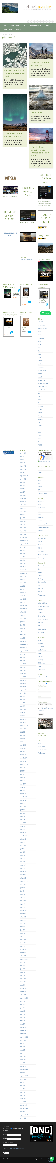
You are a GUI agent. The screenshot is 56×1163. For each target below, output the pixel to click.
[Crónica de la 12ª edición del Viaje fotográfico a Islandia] (15, 112)
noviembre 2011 (23, 991)
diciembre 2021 (23, 605)
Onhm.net (40, 592)
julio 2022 (22, 586)
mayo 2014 (22, 894)
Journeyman (40, 588)
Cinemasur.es (41, 575)
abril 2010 (22, 1053)
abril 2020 (22, 667)
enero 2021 (22, 638)
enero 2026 (23, 469)
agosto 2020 (23, 654)
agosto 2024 (23, 511)
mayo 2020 (23, 664)
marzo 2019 (23, 709)
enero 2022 (23, 602)
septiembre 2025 (24, 476)
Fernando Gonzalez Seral (43, 527)
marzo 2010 (23, 1056)
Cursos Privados (15, 25)
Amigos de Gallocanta (42, 603)
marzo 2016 (23, 823)
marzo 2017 (23, 784)
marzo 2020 (23, 670)
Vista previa (15, 297)
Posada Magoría (41, 558)
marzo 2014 (23, 901)
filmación (40, 374)
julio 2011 (22, 1004)
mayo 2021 (22, 628)
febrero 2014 (23, 904)
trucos (39, 432)
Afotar (39, 640)
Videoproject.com (42, 595)
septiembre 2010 (24, 1037)
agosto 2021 (23, 618)
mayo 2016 (22, 816)
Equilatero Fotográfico (43, 524)
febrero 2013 (23, 943)
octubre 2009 (23, 1073)
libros (39, 403)
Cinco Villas (40, 656)
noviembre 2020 (24, 644)
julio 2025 (22, 482)
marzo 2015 (23, 862)
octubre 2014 (23, 878)
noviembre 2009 (24, 1069)
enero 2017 (22, 790)
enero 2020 (23, 677)
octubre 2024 (23, 505)
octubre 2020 (23, 648)
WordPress (50, 1161)
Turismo (39, 435)
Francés (42, 677)
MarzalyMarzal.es (42, 629)
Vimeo (40, 21)
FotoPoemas (40, 613)
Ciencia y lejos (41, 517)
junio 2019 (22, 700)
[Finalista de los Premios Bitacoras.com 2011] (44, 461)
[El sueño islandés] (41, 97)
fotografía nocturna (42, 390)
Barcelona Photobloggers (43, 606)
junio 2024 (22, 518)
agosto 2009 (23, 1079)
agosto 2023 (23, 547)
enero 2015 (22, 868)
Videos (39, 442)
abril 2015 (22, 858)
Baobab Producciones (42, 566)
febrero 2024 (23, 531)
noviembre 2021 (23, 609)
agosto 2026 (23, 453)
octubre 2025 (23, 472)
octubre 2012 (23, 956)
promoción (40, 412)
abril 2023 (22, 560)
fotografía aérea (41, 380)
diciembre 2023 (23, 537)
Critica (39, 341)
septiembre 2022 (24, 579)
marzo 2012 (23, 978)
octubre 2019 (23, 687)
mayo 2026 (23, 459)
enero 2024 (23, 534)
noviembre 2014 (23, 875)
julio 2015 (22, 849)
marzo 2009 (23, 1095)
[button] (52, 1159)
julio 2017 (22, 771)
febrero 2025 (23, 498)
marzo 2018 (23, 745)
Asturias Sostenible (42, 650)
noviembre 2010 (23, 1030)
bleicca (39, 514)
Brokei (39, 653)
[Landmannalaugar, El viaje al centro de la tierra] (41, 51)
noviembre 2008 (24, 1108)
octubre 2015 (23, 839)
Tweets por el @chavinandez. (26, 259)
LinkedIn (49, 21)
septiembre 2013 (24, 920)
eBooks (39, 357)
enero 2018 (22, 751)
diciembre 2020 (23, 641)
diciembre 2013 (23, 910)
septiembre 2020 (24, 651)
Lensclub (40, 469)
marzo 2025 (23, 495)
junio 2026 (22, 456)
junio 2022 (22, 589)
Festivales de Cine (42, 370)
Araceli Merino (41, 647)
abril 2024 (22, 524)
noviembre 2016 (23, 797)
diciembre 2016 (23, 794)
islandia (39, 400)
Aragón (39, 331)
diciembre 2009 (23, 1066)
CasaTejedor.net (41, 545)
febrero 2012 (23, 982)
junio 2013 (22, 930)
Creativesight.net (42, 579)
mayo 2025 (23, 489)
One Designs (48, 1159)
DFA (39, 490)
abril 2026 (22, 463)
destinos (40, 344)
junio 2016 (22, 813)
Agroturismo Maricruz (43, 538)
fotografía (40, 377)
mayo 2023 (23, 557)
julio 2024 (22, 515)
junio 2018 (22, 735)
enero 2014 (22, 907)
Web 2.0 (40, 445)
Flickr (37, 21)
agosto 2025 (23, 479)
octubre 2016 (23, 800)
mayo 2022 (23, 592)
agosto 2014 (23, 884)
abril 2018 (22, 742)
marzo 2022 (23, 599)
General (39, 393)
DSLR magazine (41, 663)
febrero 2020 (23, 674)
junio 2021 (22, 625)
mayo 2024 (23, 521)
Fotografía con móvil (42, 387)
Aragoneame (41, 511)
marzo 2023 (23, 563)
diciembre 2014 (23, 871)
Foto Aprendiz (41, 530)
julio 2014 (22, 888)
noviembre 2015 (23, 836)
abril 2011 (22, 1014)
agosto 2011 (23, 1001)
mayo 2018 (22, 738)
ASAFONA (40, 487)
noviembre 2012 (23, 953)
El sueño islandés (36, 112)
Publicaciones (8, 30)
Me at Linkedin (41, 632)
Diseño (39, 348)
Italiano (51, 677)
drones (39, 354)
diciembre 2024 (23, 502)
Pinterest (34, 21)
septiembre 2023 (24, 544)
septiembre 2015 (24, 842)
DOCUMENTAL (19, 30)
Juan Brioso (40, 626)
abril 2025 (22, 492)
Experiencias (40, 364)
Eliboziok (40, 521)
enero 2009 (23, 1102)
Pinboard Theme (40, 1159)
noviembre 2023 (24, 541)
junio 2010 (22, 1047)
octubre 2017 (23, 761)
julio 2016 (22, 810)
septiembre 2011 (24, 998)
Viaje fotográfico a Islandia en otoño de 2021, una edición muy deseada (14, 73)
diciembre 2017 (23, 755)
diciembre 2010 (23, 1027)
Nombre (39, 690)
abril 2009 (22, 1092)
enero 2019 (22, 716)
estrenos (40, 361)
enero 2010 (22, 1063)
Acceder (40, 743)
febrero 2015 (23, 865)
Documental (40, 351)
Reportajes (40, 416)
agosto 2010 (23, 1040)
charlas (39, 335)
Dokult (39, 585)
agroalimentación (41, 325)
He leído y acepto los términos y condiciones (14, 1149)
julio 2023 (22, 550)
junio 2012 (22, 969)
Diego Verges (41, 660)
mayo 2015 (22, 855)
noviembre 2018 (23, 722)
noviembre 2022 (24, 573)
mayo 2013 (22, 933)
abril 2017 (22, 781)
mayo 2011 (22, 1011)
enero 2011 (22, 1024)
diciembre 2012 (23, 949)
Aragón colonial (41, 508)
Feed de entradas (41, 746)
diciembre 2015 (23, 832)
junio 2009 (22, 1086)
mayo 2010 (22, 1050)
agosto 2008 (23, 1118)
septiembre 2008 (24, 1115)
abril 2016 (22, 819)
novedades (40, 406)
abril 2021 (22, 631)
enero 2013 (22, 946)
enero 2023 (23, 566)
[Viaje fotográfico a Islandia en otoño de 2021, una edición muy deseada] (15, 55)
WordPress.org (41, 753)
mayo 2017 (22, 777)
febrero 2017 (23, 787)
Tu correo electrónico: (42, 702)
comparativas (41, 338)
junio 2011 (22, 1008)
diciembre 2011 (23, 988)
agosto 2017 (23, 768)
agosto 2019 (23, 693)
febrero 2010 (23, 1060)
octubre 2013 (23, 917)
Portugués (47, 677)
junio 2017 (22, 774)
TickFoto (40, 472)
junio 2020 (22, 661)
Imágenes (40, 396)
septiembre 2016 (24, 803)
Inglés (39, 677)
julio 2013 (22, 927)
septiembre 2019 (24, 690)
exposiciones (41, 367)
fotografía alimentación (43, 383)
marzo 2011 (23, 1017)
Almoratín (40, 541)
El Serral (40, 548)
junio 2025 (22, 485)
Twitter (31, 21)
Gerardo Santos (41, 616)
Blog (5, 25)
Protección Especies (42, 493)
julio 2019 (22, 696)
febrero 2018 (23, 748)
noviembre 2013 (23, 914)
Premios (40, 409)
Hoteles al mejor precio (43, 554)
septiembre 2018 (24, 725)
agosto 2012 (23, 962)
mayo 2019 (22, 703)
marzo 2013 (23, 940)
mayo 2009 (23, 1089)
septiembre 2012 (24, 959)
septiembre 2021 (24, 615)
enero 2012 (22, 985)
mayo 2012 (22, 972)
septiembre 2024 (24, 508)
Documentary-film (42, 582)
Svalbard (40, 425)
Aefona (39, 480)
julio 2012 (22, 965)
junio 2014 (22, 891)
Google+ (46, 21)
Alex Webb (40, 643)
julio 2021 (22, 622)
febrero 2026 (23, 466)
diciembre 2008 (23, 1105)
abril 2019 (22, 706)
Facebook (28, 21)
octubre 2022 (23, 576)
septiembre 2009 (24, 1076)
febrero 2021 (23, 635)
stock (39, 422)
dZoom (39, 666)
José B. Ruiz (40, 622)
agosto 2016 (23, 807)
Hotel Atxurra (41, 551)
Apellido (39, 696)
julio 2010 (22, 1043)
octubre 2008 (23, 1112)
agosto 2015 (23, 845)
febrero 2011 (23, 1021)
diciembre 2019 (23, 680)
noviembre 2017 (23, 758)
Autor (47, 25)
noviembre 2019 (23, 683)
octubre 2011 (23, 995)
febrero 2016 (23, 826)
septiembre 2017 (24, 764)
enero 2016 (22, 829)
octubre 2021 (23, 612)
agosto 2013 (23, 923)
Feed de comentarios (42, 750)
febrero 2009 (23, 1099)
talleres (39, 429)
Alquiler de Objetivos (42, 328)
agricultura (40, 322)
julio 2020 (22, 657)
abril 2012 (22, 975)
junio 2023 (22, 554)
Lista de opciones (42, 684)
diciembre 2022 (23, 570)
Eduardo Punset (41, 669)
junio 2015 (22, 852)
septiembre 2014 (24, 881)
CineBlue (40, 572)
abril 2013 (22, 936)
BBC (39, 569)
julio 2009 (22, 1082)
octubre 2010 (23, 1034)
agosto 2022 (23, 583)
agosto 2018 (23, 729)
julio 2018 (22, 732)
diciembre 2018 (23, 719)
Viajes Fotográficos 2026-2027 (33, 25)
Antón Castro (41, 501)
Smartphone (40, 419)
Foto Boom (40, 609)
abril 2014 (22, 897)
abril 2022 (22, 596)
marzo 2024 (23, 528)
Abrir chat (47, 313)
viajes (39, 438)
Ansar (39, 483)
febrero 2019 (23, 712)
